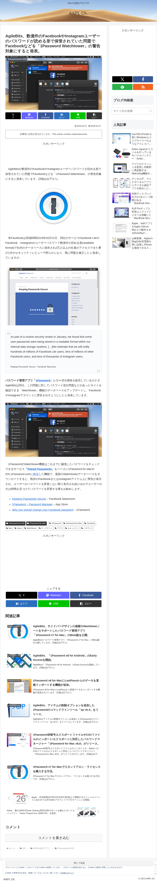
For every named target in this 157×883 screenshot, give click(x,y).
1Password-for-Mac (38, 523)
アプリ (60, 528)
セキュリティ (73, 528)
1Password (43, 380)
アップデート (46, 528)
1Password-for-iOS (17, 523)
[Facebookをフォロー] (143, 79)
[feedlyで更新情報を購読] (122, 87)
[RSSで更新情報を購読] (143, 87)
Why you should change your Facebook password (42, 509)
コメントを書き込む (53, 838)
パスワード (88, 528)
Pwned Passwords (39, 469)
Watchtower (31, 528)
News (19, 528)
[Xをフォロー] (122, 79)
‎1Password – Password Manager (32, 504)
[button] (94, 115)
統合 (36, 474)
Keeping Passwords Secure (29, 498)
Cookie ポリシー (67, 873)
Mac (10, 528)
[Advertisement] (53, 154)
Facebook (91, 523)
